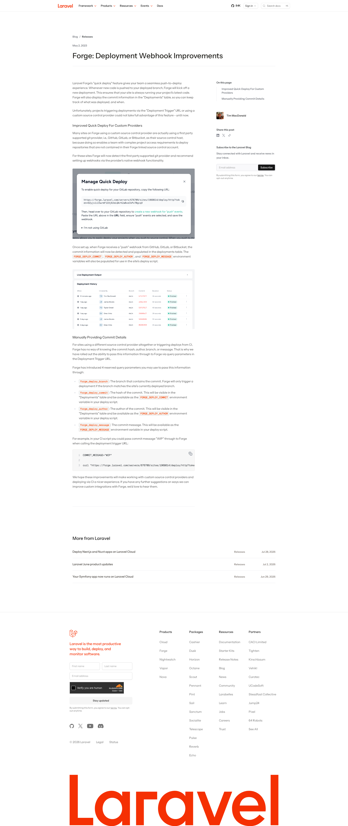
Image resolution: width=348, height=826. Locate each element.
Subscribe (266, 167)
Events (145, 5)
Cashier (194, 642)
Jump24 (254, 703)
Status (113, 742)
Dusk (192, 651)
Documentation (229, 642)
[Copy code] (190, 453)
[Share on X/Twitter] (223, 135)
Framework (86, 5)
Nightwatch (168, 659)
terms (260, 175)
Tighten (254, 651)
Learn (223, 703)
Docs (160, 5)
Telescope (196, 729)
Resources (126, 5)
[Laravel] (65, 5)
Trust (222, 729)
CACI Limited (257, 642)
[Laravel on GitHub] (72, 726)
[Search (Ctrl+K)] (275, 6)
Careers (224, 720)
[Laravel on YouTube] (90, 726)
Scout (193, 677)
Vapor (164, 668)
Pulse (193, 738)
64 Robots (255, 720)
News (222, 677)
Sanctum (195, 711)
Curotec (254, 677)
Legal (99, 742)
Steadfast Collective (262, 694)
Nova (163, 677)
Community (227, 685)
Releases (87, 36)
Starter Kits (226, 651)
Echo (192, 755)
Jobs (222, 711)
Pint (192, 694)
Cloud (163, 642)
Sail (191, 703)
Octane (194, 668)
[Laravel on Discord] (101, 726)
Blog (75, 36)
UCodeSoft (256, 685)
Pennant (195, 685)
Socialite (195, 720)
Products (106, 5)
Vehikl (253, 668)
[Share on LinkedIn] (217, 135)
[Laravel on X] (80, 726)
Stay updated (101, 700)
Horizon (194, 659)
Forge (163, 651)
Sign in (249, 5)
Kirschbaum (257, 659)
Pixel (252, 711)
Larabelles (226, 694)
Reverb (194, 746)
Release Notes (228, 659)
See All (253, 729)
